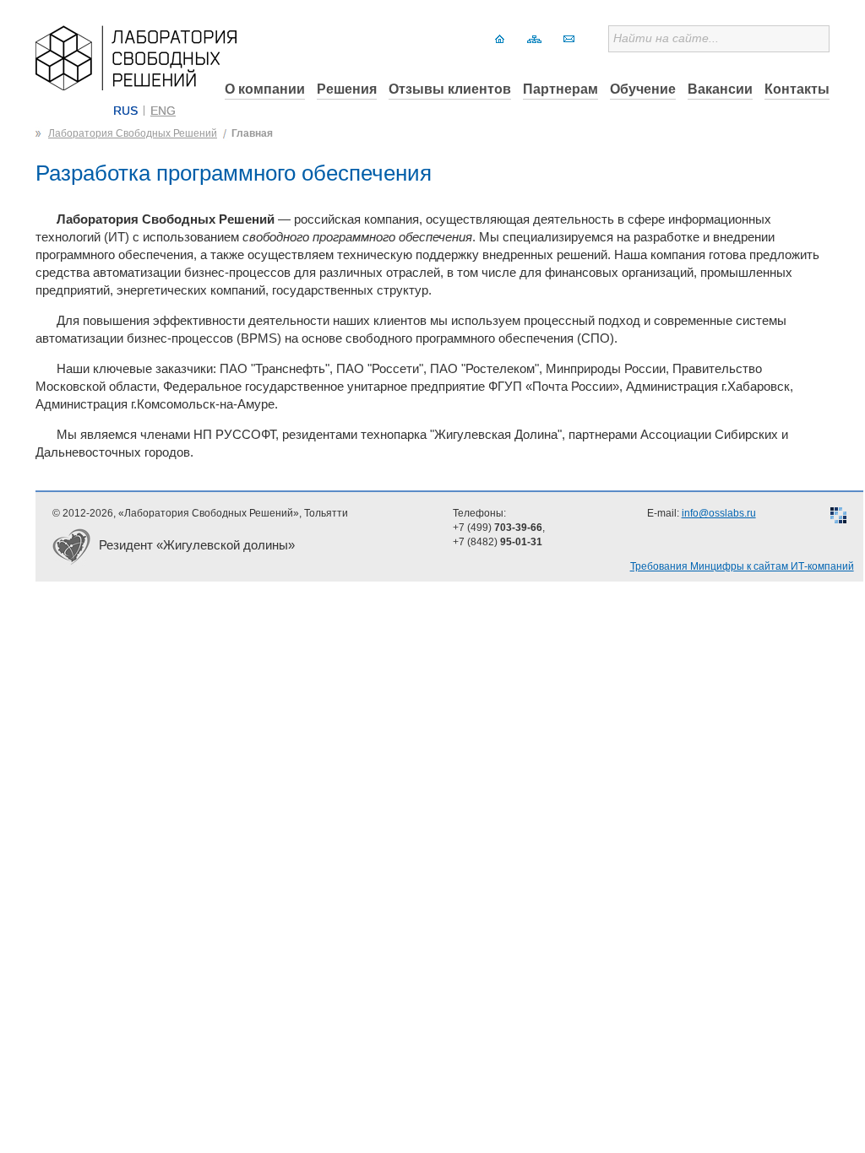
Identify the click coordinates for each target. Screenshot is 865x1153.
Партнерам (560, 89)
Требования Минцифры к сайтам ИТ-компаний (742, 566)
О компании (265, 89)
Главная (252, 133)
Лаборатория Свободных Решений (132, 133)
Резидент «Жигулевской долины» (197, 545)
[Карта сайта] (534, 39)
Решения (347, 89)
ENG (163, 110)
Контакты (797, 89)
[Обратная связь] (569, 39)
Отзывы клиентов (450, 89)
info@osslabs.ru (719, 513)
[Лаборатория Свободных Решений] (136, 85)
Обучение (643, 89)
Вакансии (720, 89)
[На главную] (499, 39)
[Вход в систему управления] (838, 517)
